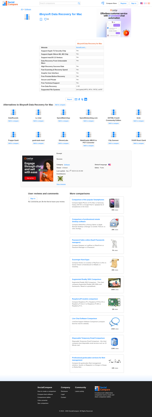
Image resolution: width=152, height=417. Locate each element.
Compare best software (45, 394)
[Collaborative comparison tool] (10, 3)
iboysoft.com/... (81, 47)
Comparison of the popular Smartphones (88, 200)
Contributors (61, 174)
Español (149, 3)
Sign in (133, 3)
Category (60, 164)
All (22, 9)
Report (69, 99)
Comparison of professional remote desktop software (86, 220)
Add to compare (60, 105)
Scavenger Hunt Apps (80, 260)
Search (79, 3)
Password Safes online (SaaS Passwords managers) (88, 241)
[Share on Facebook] (79, 99)
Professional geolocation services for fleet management (88, 359)
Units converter (42, 400)
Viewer (59, 168)
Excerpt (59, 153)
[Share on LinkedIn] (85, 99)
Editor (97, 168)
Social (105, 388)
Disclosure (64, 391)
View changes (61, 184)
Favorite (41, 19)
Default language (101, 164)
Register (123, 3)
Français (145, 3)
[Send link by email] (76, 99)
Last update (61, 171)
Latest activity (79, 391)
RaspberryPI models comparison (85, 299)
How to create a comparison (47, 391)
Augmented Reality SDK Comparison (86, 279)
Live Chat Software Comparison (84, 318)
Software (28, 9)
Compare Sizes (111, 3)
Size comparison (43, 403)
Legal (63, 394)
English (141, 3)
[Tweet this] (82, 99)
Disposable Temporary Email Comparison (88, 338)
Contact (63, 397)
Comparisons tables (44, 397)
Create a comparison (103, 3)
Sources (59, 159)
